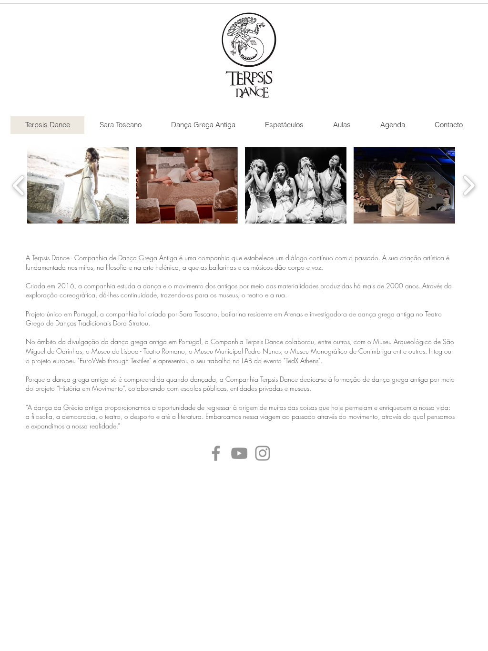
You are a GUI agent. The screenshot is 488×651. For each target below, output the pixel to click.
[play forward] (468, 185)
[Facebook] (216, 453)
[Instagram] (263, 453)
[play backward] (19, 185)
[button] (78, 185)
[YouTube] (239, 453)
